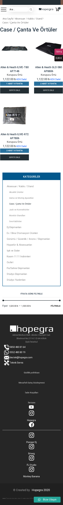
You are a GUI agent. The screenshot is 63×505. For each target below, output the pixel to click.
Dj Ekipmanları (14, 227)
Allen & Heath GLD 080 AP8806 (48, 69)
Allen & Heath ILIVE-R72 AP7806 (15, 136)
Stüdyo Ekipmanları (17, 274)
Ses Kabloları (15, 221)
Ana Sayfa (8, 18)
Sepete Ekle (14, 90)
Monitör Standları (17, 215)
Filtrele (56, 306)
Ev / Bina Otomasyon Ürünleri (22, 233)
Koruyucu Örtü (14, 75)
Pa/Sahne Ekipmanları (18, 268)
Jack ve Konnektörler (19, 209)
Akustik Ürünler (16, 192)
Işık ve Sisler (13, 250)
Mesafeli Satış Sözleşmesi (32, 382)
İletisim (31, 402)
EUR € (59, 58)
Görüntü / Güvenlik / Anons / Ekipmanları (28, 238)
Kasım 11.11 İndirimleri (19, 256)
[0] (60, 9)
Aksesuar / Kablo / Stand (28, 18)
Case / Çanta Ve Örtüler (20, 204)
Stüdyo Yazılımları (16, 279)
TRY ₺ (59, 51)
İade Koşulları (31, 392)
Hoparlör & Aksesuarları (19, 244)
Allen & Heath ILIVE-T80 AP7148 (14, 69)
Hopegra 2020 (40, 490)
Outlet (10, 262)
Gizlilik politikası (31, 372)
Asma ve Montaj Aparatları (21, 198)
